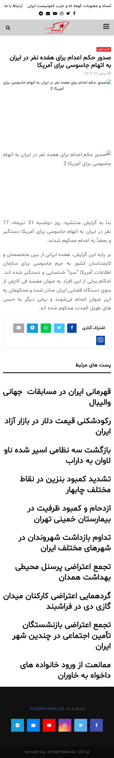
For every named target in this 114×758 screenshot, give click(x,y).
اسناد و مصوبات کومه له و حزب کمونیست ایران (69, 6)
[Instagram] (64, 725)
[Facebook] (96, 725)
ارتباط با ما (13, 6)
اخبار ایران (104, 49)
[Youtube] (49, 725)
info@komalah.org (47, 709)
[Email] (33, 725)
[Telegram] (17, 725)
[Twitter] (80, 725)
